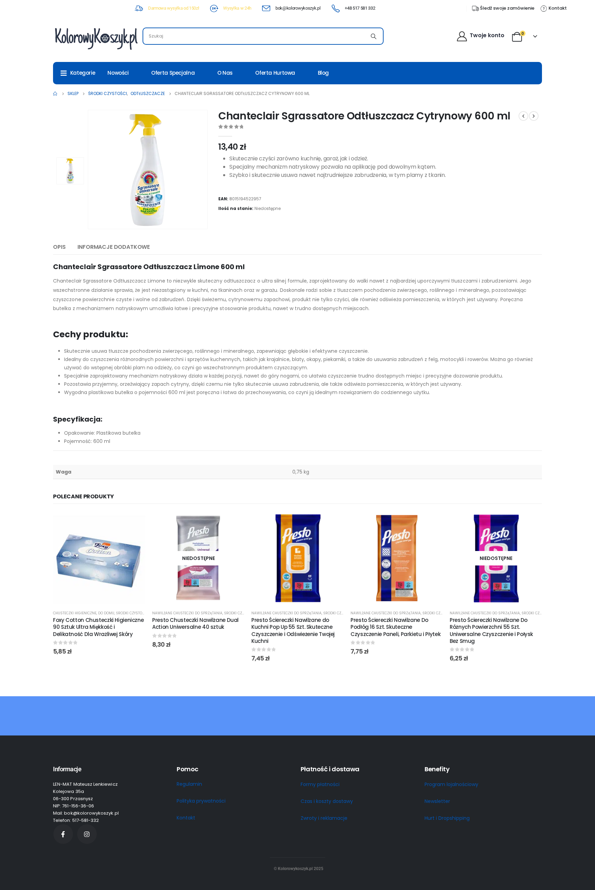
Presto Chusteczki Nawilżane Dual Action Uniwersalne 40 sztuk (195, 623)
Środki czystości (132, 613)
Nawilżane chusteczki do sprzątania (187, 613)
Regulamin (189, 784)
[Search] (373, 36)
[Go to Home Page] (55, 93)
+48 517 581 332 (360, 8)
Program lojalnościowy (451, 784)
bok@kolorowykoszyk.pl (297, 8)
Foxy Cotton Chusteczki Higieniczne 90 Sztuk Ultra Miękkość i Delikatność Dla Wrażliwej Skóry (98, 627)
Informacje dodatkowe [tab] (113, 247)
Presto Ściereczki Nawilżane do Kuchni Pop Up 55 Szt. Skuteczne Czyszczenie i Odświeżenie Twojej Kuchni (293, 630)
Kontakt (186, 817)
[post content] (99, 558)
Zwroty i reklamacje (324, 818)
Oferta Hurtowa (275, 72)
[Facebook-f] (63, 834)
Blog (323, 72)
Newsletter (437, 801)
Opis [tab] (59, 247)
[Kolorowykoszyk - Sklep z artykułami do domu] (96, 38)
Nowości (117, 72)
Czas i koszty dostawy (327, 801)
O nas (225, 72)
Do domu (106, 613)
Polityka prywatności (201, 800)
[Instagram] (87, 834)
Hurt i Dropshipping (447, 818)
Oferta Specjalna (173, 72)
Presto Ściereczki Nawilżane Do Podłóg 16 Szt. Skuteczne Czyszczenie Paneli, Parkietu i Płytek (395, 627)
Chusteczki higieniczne (74, 613)
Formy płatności (320, 784)
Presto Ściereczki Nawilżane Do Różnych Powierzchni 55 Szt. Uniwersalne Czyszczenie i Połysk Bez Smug (491, 630)
